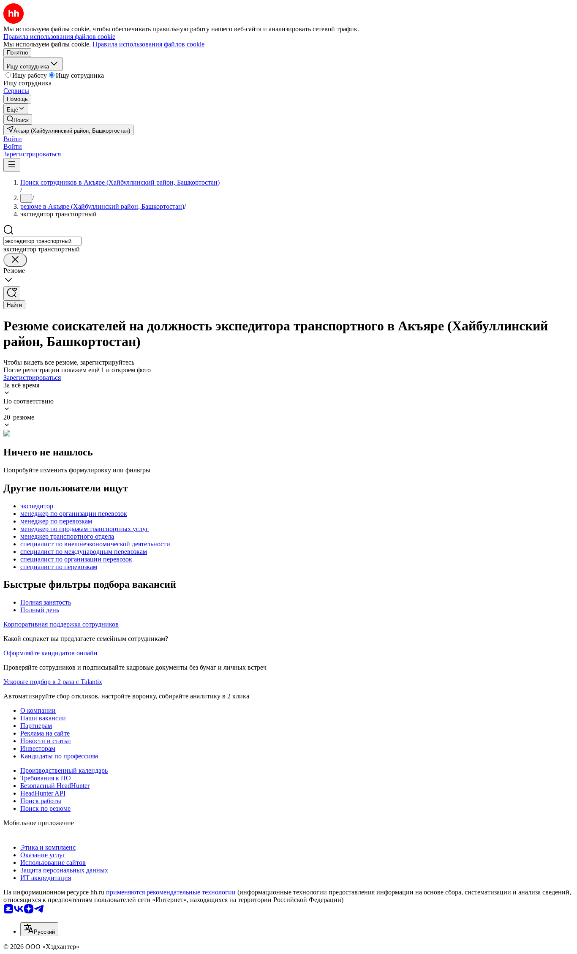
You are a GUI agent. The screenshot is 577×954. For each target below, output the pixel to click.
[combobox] (42, 241)
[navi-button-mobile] (11, 165)
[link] (17, 119)
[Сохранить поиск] (11, 293)
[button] (12, 138)
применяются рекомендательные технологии (171, 892)
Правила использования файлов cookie (148, 44)
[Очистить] (15, 260)
